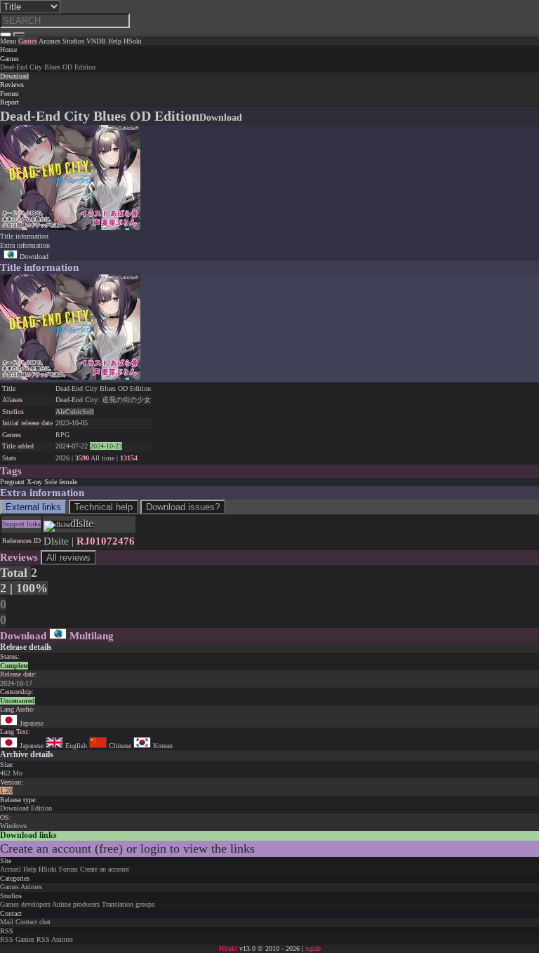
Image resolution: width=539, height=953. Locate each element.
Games (9, 58)
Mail (6, 922)
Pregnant (12, 482)
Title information (24, 236)
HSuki (48, 869)
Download (33, 256)
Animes (31, 887)
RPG (62, 435)
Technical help (103, 507)
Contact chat (33, 922)
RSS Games (17, 939)
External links (33, 507)
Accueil (10, 869)
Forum (68, 869)
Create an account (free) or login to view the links (127, 848)
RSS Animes (54, 939)
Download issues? (183, 507)
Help (29, 869)
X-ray (34, 482)
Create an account (104, 869)
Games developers (25, 904)
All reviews (68, 557)
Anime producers (76, 904)
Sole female (60, 482)
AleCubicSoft (74, 411)
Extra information (25, 245)
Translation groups (128, 904)
